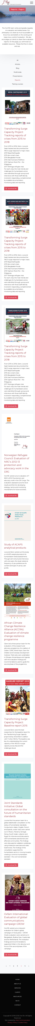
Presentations (17, 76)
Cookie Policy (22, 1022)
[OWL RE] (11, 2)
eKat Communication (23, 1020)
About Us (17, 983)
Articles (17, 64)
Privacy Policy (12, 1022)
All (17, 60)
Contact (17, 1005)
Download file (12, 188)
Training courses (17, 84)
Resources (17, 996)
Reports (17, 80)
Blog (17, 68)
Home (17, 979)
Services (17, 988)
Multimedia (17, 72)
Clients (17, 992)
